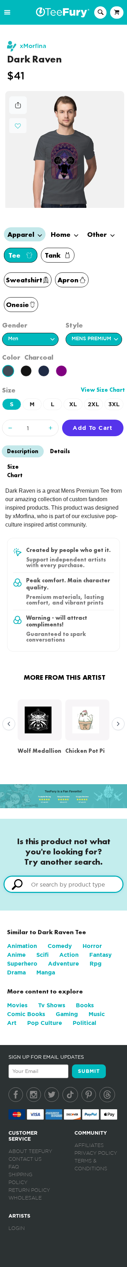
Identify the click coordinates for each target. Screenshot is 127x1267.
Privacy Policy (95, 1153)
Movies (17, 1005)
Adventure (63, 963)
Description (22, 451)
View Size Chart (103, 390)
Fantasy (100, 955)
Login (16, 1228)
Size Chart (15, 471)
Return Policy (29, 1190)
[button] (17, 125)
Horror (92, 946)
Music (97, 1014)
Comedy (60, 946)
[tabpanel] (64, 149)
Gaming (67, 1014)
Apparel (21, 234)
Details (60, 451)
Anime (16, 955)
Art (12, 1023)
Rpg (96, 963)
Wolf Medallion (39, 751)
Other (98, 234)
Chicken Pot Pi (85, 751)
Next (116, 724)
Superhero (22, 963)
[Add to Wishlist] (17, 126)
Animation (22, 946)
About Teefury (30, 1151)
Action (69, 955)
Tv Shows (51, 1005)
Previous (7, 724)
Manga (45, 972)
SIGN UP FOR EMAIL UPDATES (46, 1057)
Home (61, 234)
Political (84, 1023)
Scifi (42, 955)
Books (85, 1005)
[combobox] (63, 884)
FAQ (13, 1167)
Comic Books (26, 1014)
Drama (16, 972)
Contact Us (25, 1159)
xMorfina (33, 46)
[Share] (18, 112)
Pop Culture (44, 1023)
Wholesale (25, 1198)
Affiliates (89, 1145)
